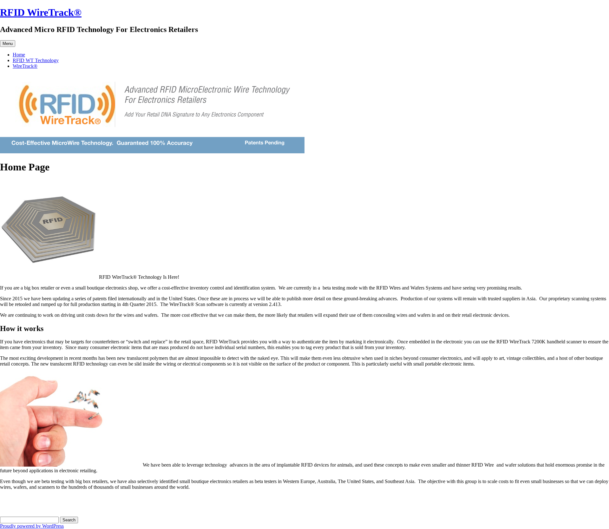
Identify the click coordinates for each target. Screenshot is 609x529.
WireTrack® (25, 66)
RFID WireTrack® (41, 12)
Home (19, 54)
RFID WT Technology (36, 60)
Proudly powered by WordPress (32, 526)
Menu (8, 43)
